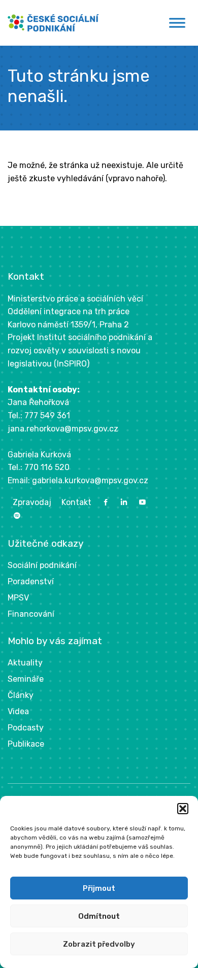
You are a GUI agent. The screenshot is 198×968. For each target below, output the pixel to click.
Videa (18, 711)
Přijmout (99, 888)
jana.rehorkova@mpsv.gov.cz (63, 428)
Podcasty (26, 727)
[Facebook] (105, 502)
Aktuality (25, 662)
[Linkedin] (124, 502)
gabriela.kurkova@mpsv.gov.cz (90, 480)
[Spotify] (17, 516)
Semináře (26, 679)
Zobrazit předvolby (99, 944)
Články (21, 695)
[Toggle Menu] (177, 23)
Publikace (26, 744)
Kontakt (76, 502)
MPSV (18, 598)
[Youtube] (142, 502)
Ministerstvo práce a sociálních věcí (75, 299)
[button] (183, 809)
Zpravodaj (32, 502)
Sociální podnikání (42, 565)
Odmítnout (99, 916)
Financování (31, 614)
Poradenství (31, 581)
